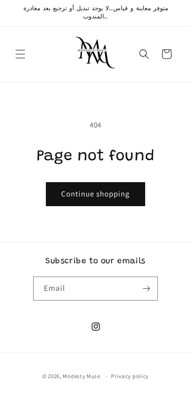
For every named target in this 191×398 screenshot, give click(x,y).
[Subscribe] (146, 289)
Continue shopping (95, 193)
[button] (20, 54)
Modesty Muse (81, 376)
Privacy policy (130, 376)
